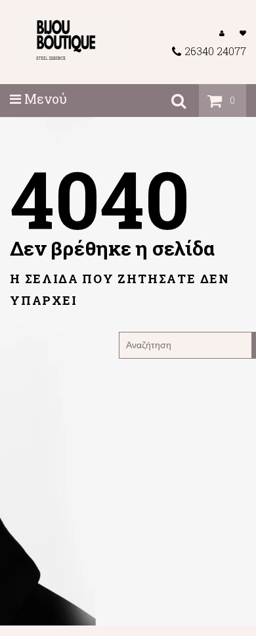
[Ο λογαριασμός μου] (221, 32)
